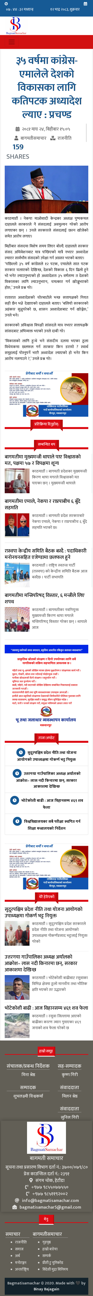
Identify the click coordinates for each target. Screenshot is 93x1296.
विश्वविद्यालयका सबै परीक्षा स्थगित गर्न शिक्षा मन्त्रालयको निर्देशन (51, 825)
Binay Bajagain (46, 1289)
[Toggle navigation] (12, 42)
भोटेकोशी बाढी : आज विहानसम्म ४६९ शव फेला (51, 804)
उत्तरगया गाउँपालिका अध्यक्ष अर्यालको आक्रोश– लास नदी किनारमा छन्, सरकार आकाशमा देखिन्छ (48, 780)
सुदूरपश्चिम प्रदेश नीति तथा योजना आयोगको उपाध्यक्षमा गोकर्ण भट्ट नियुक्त (47, 756)
